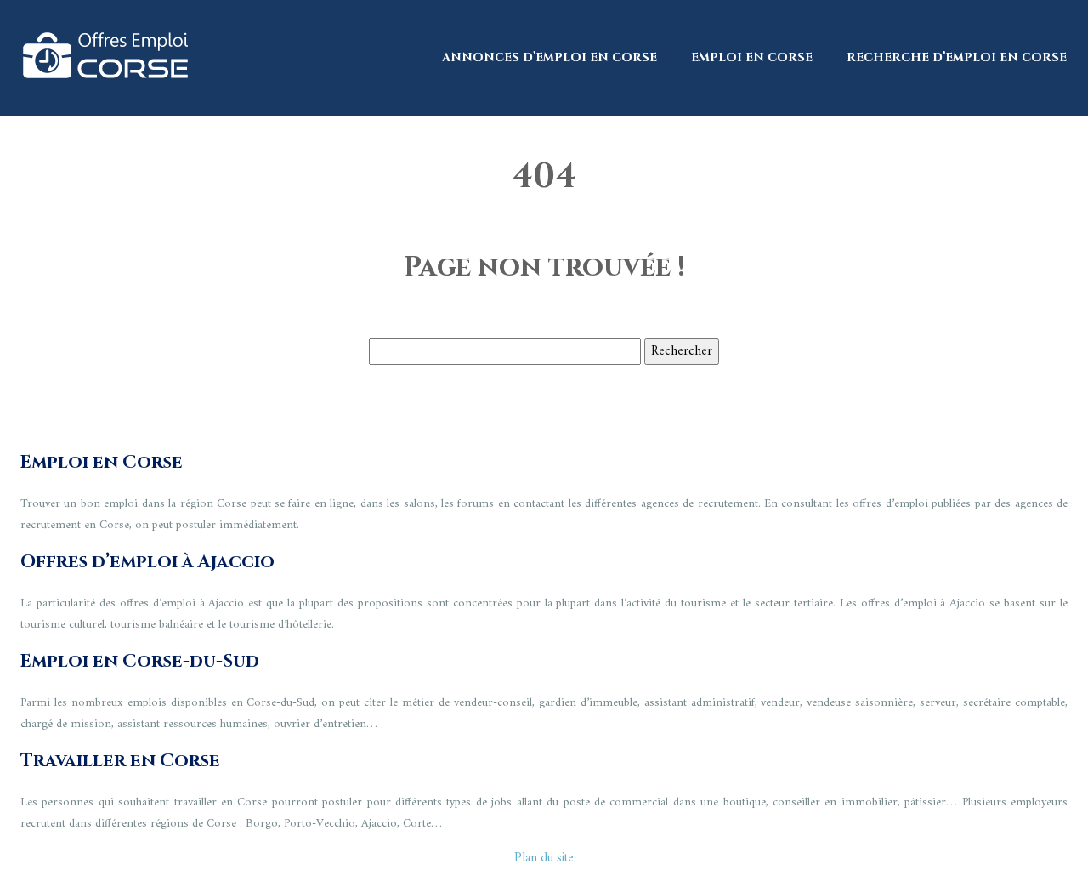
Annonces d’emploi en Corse (549, 57)
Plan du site (544, 858)
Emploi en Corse (752, 57)
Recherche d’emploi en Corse (957, 57)
